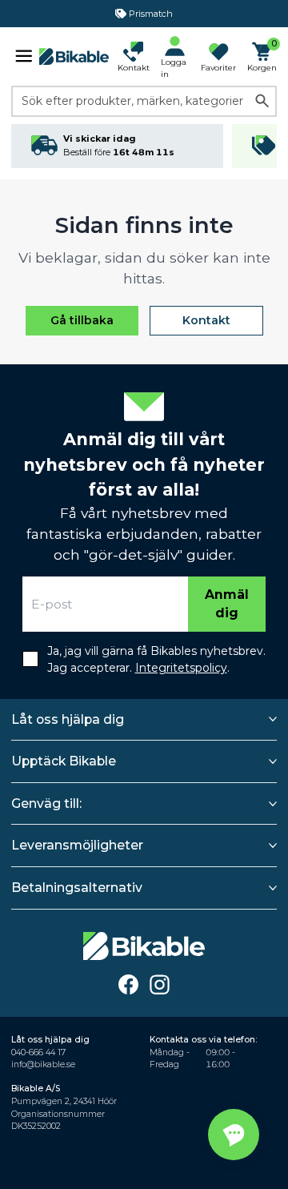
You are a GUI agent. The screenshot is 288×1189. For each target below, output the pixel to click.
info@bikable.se (43, 1064)
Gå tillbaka (82, 320)
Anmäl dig (227, 604)
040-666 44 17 (38, 1052)
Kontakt (206, 320)
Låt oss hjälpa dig (67, 719)
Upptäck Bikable (63, 761)
